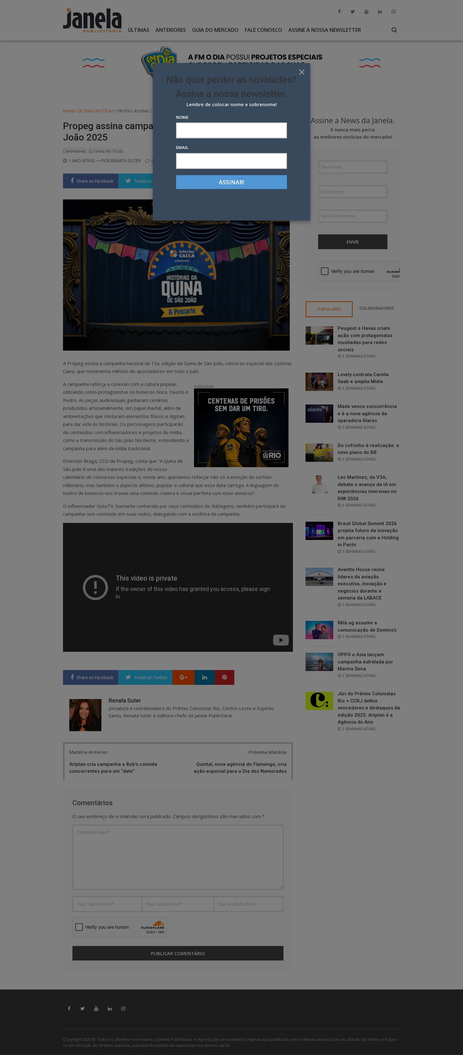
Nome (182, 117)
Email (182, 147)
